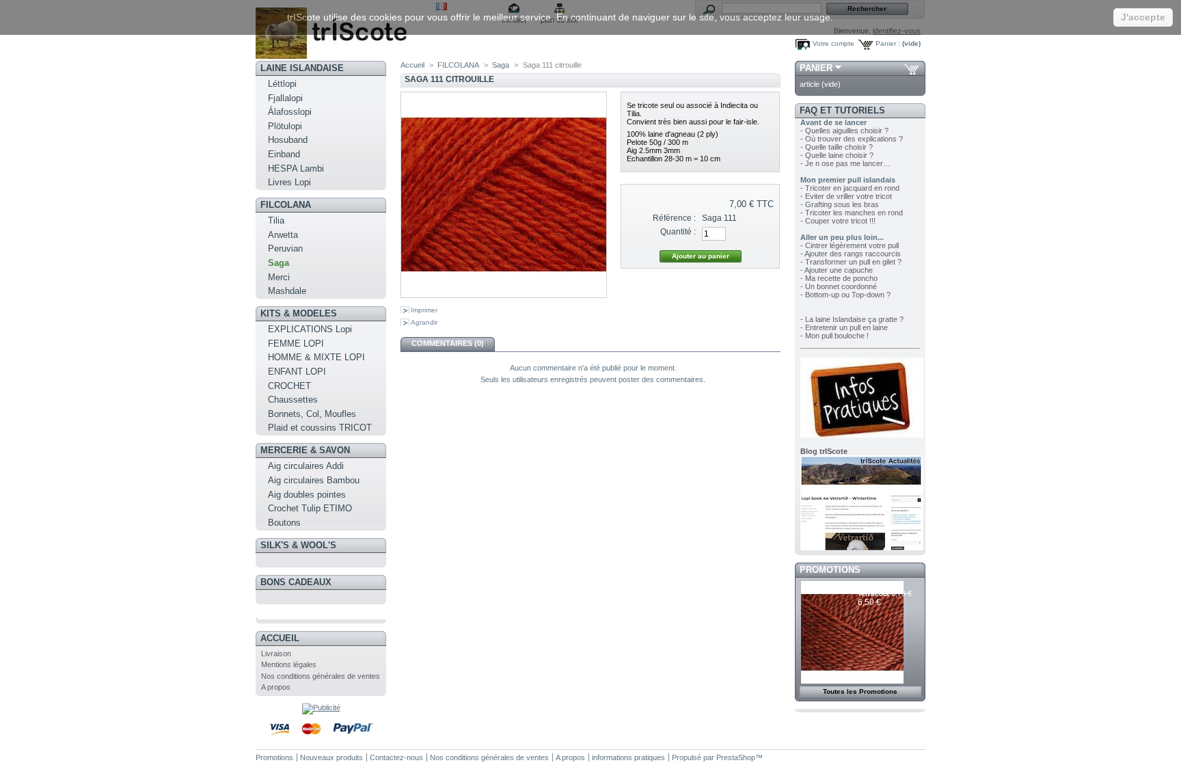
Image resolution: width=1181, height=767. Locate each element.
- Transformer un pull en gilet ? (850, 262)
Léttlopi (282, 84)
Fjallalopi (285, 98)
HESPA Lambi (296, 168)
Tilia (276, 220)
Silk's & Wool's (298, 545)
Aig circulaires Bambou (313, 480)
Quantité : (678, 232)
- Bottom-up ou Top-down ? (845, 295)
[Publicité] (321, 707)
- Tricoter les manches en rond (851, 212)
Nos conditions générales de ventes (320, 676)
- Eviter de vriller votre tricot (846, 196)
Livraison (276, 653)
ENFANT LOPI (297, 371)
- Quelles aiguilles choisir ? (844, 130)
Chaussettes (293, 399)
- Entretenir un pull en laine (844, 327)
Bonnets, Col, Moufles (312, 414)
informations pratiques (628, 757)
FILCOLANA (285, 205)
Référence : (674, 218)
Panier (816, 68)
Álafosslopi (290, 112)
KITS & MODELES (298, 313)
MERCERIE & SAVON (305, 450)
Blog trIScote (823, 451)
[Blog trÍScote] (861, 547)
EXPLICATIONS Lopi (310, 329)
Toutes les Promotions (860, 691)
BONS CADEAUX (295, 582)
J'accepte (1143, 17)
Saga (278, 263)
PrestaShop (735, 757)
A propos (275, 687)
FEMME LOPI (296, 343)
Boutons (284, 522)
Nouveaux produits (331, 757)
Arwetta (283, 235)
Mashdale (287, 291)
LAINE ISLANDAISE (302, 68)
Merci (279, 277)
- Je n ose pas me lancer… (845, 163)
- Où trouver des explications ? (851, 139)
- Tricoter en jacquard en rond (849, 188)
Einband (284, 154)
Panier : (887, 43)
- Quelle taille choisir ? (836, 147)
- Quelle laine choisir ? (836, 155)
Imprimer (424, 310)
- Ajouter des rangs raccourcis (850, 254)
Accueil (279, 638)
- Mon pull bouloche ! (834, 336)
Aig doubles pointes (307, 494)
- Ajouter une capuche (836, 270)
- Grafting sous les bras (839, 204)
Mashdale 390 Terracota (881, 589)
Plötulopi (285, 126)
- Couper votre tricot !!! (837, 221)
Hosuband (288, 140)
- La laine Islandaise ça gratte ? (852, 319)
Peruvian (285, 248)
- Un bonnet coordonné (838, 286)
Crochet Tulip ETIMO (310, 508)
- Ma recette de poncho (839, 278)
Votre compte (833, 43)
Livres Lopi (289, 182)
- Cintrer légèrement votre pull (849, 245)
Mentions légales (288, 664)
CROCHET (289, 386)
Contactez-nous (396, 757)
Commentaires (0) (447, 343)
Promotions (830, 570)
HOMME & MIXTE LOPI (316, 357)
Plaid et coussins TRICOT (320, 427)
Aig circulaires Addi (306, 466)
